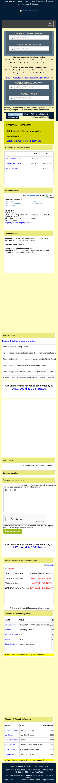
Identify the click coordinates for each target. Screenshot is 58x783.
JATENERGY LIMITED (13, 164)
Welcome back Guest (13, 1)
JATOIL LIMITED (11, 168)
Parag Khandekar (11, 634)
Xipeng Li (8, 639)
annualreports (35, 204)
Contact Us (13, 766)
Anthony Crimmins (12, 730)
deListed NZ (13, 117)
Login (27, 1)
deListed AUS (29, 114)
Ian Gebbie (9, 735)
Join (33, 1)
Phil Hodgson (10, 750)
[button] (6, 490)
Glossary (35, 4)
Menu (51, 24)
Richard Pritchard (11, 740)
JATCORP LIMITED (12, 159)
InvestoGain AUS (15, 114)
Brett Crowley (10, 625)
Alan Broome (10, 745)
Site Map (25, 4)
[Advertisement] (29, 303)
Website (11, 223)
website (9, 202)
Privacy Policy (44, 766)
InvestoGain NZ (42, 114)
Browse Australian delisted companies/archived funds (28, 78)
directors (10, 206)
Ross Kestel (9, 754)
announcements (13, 204)
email (32, 202)
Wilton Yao (9, 630)
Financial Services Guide (27, 766)
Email (24, 223)
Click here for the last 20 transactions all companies (29, 608)
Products (41, 1)
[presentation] (6, 490)
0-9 (6, 60)
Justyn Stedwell (11, 644)
